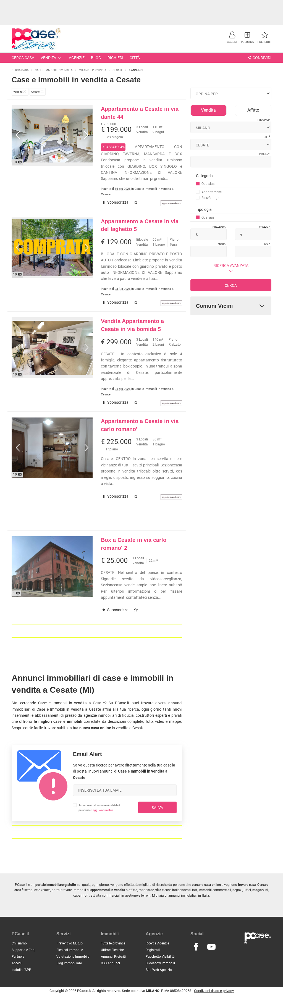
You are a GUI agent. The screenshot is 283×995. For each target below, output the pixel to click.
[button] (232, 37)
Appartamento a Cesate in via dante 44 (140, 113)
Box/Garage (210, 198)
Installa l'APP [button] (21, 970)
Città (135, 58)
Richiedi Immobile (69, 950)
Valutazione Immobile (72, 957)
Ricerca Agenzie (157, 943)
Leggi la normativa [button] (102, 810)
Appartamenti (211, 192)
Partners (18, 957)
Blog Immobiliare (69, 963)
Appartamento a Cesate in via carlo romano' (140, 425)
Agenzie (77, 58)
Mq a (267, 244)
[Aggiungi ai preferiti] (137, 202)
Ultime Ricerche (112, 950)
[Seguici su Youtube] (211, 947)
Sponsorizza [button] (117, 202)
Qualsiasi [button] (208, 184)
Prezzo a (264, 226)
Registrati (153, 950)
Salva (157, 807)
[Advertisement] (141, 12)
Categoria (204, 176)
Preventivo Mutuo (69, 943)
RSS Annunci (110, 963)
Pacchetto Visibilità (160, 957)
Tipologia (204, 209)
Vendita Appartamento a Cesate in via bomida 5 (132, 325)
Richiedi (115, 58)
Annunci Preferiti (113, 957)
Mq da (222, 244)
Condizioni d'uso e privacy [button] (214, 991)
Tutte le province (113, 943)
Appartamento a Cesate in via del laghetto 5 (140, 225)
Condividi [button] (261, 58)
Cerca (231, 285)
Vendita (48, 58)
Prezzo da (219, 226)
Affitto (253, 110)
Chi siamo (19, 943)
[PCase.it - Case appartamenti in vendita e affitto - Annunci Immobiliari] (36, 38)
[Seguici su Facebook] (196, 947)
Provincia (264, 120)
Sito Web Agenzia (159, 970)
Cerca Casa (23, 58)
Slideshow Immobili (160, 963)
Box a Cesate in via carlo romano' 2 (133, 544)
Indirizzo (264, 154)
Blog (96, 58)
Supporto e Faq (23, 950)
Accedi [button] (17, 963)
